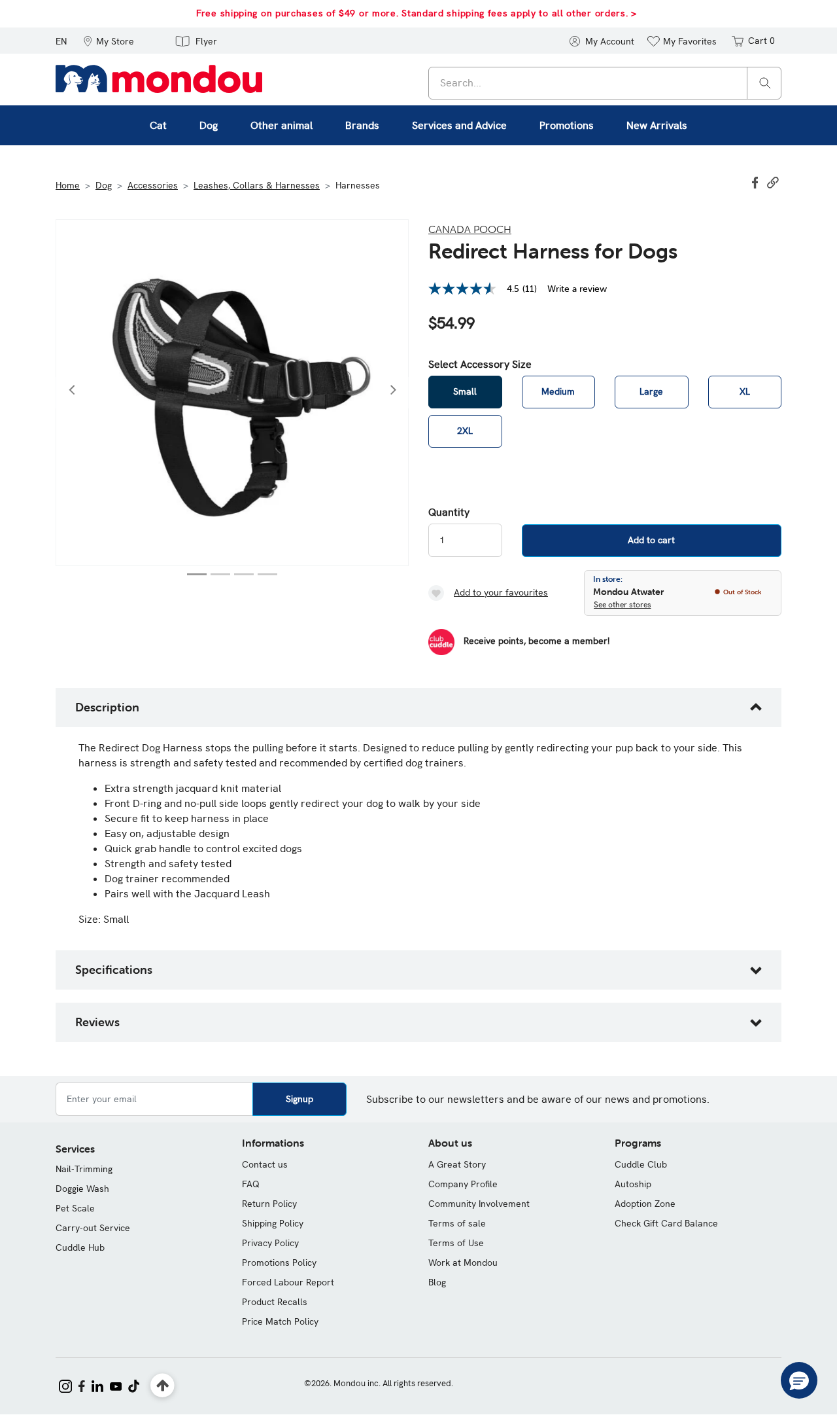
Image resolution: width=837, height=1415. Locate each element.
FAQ (251, 1184)
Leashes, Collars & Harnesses (257, 185)
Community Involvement (479, 1203)
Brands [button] (362, 125)
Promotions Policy (279, 1262)
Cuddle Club (641, 1164)
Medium (558, 391)
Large (651, 391)
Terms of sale (457, 1223)
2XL (465, 431)
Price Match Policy (280, 1321)
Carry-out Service (93, 1228)
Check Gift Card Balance (666, 1223)
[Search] (765, 82)
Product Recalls (274, 1302)
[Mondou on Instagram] (65, 1384)
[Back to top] (162, 1386)
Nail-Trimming (84, 1169)
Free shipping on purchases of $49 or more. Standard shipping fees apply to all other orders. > (416, 13)
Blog (437, 1282)
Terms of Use (456, 1243)
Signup (299, 1099)
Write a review (577, 288)
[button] (108, 40)
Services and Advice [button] (459, 125)
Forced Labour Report (288, 1282)
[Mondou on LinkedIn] (97, 1384)
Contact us (265, 1164)
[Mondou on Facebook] (81, 1384)
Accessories (153, 185)
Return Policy (269, 1203)
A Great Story (457, 1164)
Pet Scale (75, 1208)
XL (745, 391)
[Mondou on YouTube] (116, 1384)
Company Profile (463, 1184)
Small (465, 391)
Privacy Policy (270, 1243)
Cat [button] (158, 125)
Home (68, 185)
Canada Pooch (469, 229)
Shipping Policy (272, 1223)
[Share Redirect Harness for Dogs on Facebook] (756, 181)
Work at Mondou (463, 1262)
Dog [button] (208, 125)
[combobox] (604, 83)
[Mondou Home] (159, 78)
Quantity (449, 512)
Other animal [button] (281, 125)
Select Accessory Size (480, 364)
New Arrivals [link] (656, 125)
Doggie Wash (82, 1188)
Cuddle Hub (80, 1247)
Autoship (633, 1184)
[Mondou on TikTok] (133, 1384)
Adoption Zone (645, 1203)
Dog (103, 185)
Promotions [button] (566, 125)
